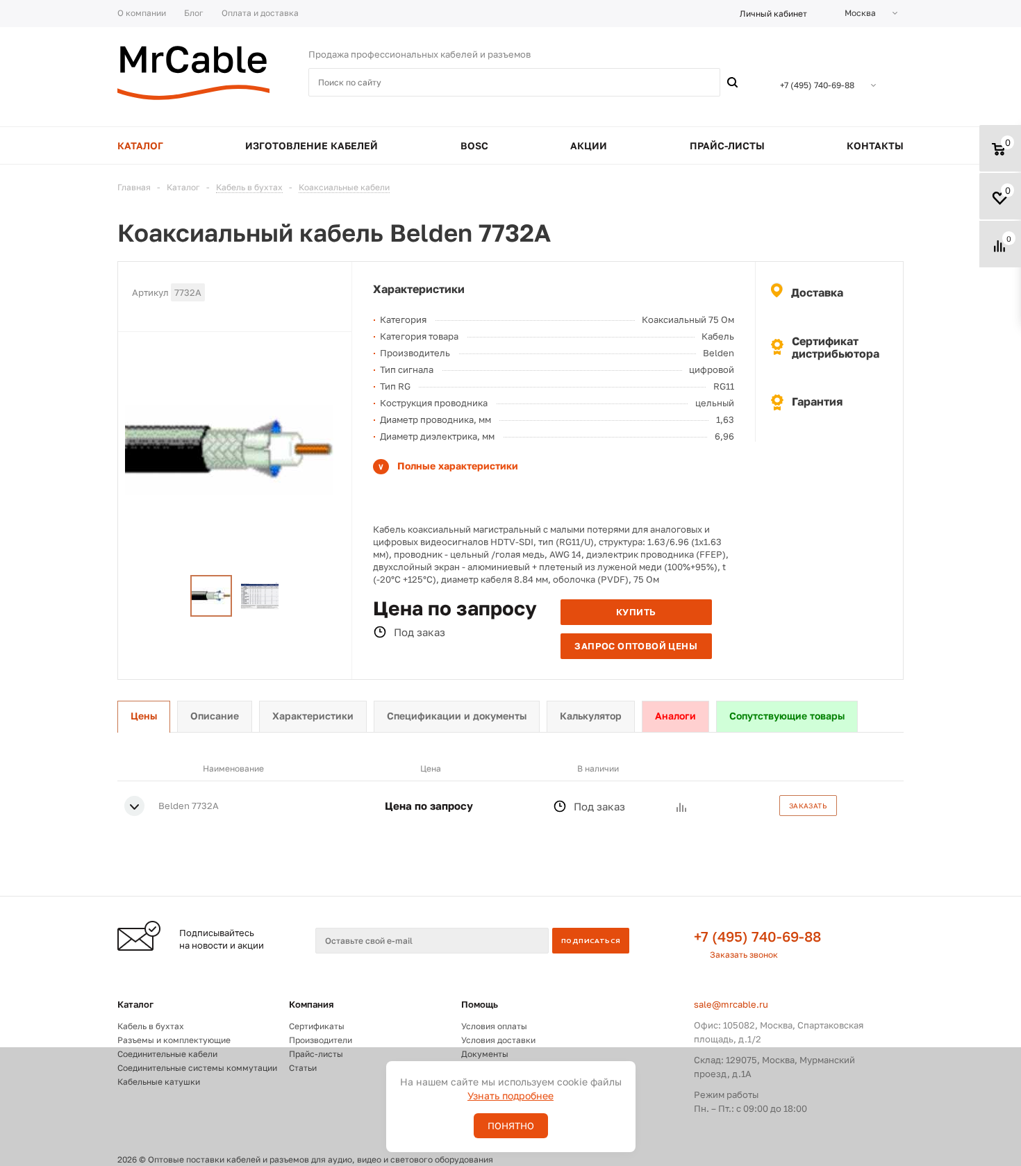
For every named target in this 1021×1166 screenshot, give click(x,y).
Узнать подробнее (510, 1095)
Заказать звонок (744, 954)
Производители (320, 1040)
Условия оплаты (494, 1026)
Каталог (135, 1004)
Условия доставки (498, 1040)
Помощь (479, 1004)
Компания (311, 1004)
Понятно (511, 1125)
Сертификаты (317, 1026)
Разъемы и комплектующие (174, 1040)
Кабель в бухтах (150, 1026)
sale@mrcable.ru (731, 1004)
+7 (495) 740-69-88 (757, 936)
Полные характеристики (457, 466)
